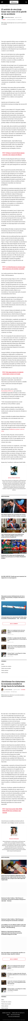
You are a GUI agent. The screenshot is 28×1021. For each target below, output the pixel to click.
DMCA (2, 664)
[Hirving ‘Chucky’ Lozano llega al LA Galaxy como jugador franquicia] (3, 655)
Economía (23, 689)
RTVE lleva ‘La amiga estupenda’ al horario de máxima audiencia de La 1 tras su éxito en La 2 (17, 639)
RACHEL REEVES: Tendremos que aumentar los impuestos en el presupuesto (13, 577)
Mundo (4, 19)
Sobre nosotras (4, 672)
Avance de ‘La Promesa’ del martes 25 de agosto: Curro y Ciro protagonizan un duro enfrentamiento (16, 647)
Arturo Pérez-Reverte (9, 17)
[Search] (26, 2)
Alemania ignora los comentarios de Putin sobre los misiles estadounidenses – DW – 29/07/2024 (14, 617)
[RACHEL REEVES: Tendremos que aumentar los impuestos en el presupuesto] (14, 568)
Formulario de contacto (6, 666)
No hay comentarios (12, 19)
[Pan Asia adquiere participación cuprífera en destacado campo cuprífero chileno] (14, 944)
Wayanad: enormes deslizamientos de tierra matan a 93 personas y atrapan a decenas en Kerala (13, 597)
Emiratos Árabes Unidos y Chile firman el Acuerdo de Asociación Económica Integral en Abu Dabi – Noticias (13, 899)
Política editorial (4, 670)
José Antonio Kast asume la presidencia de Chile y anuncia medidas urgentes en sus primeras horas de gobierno (12, 536)
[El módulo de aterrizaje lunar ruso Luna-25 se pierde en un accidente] (14, 30)
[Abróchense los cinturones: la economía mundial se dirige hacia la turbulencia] (14, 702)
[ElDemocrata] (14, 2)
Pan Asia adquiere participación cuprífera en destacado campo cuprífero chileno (13, 953)
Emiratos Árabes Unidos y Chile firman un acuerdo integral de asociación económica (12, 919)
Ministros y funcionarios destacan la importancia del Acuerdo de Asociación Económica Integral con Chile (11, 933)
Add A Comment (14, 623)
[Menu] (2, 2)
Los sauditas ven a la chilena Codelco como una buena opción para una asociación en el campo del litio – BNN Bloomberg (13, 926)
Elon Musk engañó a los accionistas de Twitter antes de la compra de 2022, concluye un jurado (13, 515)
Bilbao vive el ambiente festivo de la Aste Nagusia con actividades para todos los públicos (16, 631)
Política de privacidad (6, 668)
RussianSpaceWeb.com (7, 391)
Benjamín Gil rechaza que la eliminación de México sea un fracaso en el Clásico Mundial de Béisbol (13, 557)
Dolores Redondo (8, 689)
